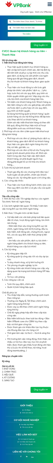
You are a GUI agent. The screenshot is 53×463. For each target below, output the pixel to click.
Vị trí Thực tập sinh (27, 444)
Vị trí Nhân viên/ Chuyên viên (27, 442)
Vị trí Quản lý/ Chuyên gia (27, 439)
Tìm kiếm (26, 34)
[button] (44, 4)
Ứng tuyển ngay (26, 12)
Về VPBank (27, 410)
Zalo (32, 457)
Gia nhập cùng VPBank (27, 424)
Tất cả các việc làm (27, 427)
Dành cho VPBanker (43, 12)
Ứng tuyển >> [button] (41, 45)
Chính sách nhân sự (27, 412)
